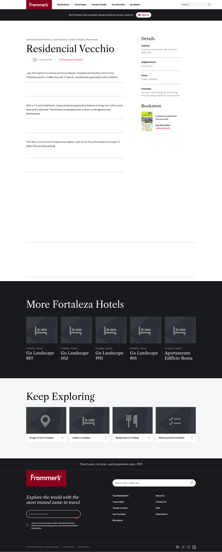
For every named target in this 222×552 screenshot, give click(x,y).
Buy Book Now (163, 125)
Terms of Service (83, 547)
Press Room (162, 514)
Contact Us (161, 502)
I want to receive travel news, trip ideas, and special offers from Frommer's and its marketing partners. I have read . (54, 525)
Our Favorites (118, 4)
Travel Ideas (80, 4)
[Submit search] (209, 4)
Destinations (63, 4)
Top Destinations (121, 496)
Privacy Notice (68, 547)
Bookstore (135, 4)
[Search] (192, 482)
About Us (160, 496)
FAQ (158, 508)
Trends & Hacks (99, 4)
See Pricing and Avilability (71, 60)
